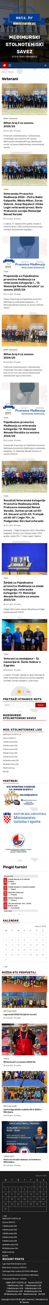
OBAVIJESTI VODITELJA (12, 734)
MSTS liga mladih (10, 1011)
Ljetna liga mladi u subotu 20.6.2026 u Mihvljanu (20, 1271)
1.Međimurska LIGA (10, 742)
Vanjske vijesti (9, 1156)
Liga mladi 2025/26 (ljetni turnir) (20, 1014)
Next (28, 692)
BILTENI (5, 772)
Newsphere (40, 1299)
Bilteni (6, 118)
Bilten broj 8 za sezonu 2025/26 (19, 1062)
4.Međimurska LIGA (10, 753)
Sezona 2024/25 (9, 738)
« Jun (5, 966)
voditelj (18, 131)
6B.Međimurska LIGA (11, 764)
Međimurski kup (9, 768)
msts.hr (6, 1059)
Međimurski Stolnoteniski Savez (24, 44)
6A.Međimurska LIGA (11, 760)
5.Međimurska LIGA (10, 757)
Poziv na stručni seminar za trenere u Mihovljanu (20, 1275)
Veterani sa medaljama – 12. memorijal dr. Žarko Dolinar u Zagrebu (22, 662)
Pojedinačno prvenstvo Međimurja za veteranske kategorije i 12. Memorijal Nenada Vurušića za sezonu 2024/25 (21, 429)
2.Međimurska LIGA (10, 746)
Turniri (6, 189)
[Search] (45, 65)
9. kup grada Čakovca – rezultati (14, 1279)
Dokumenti (13, 118)
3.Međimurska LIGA (10, 749)
